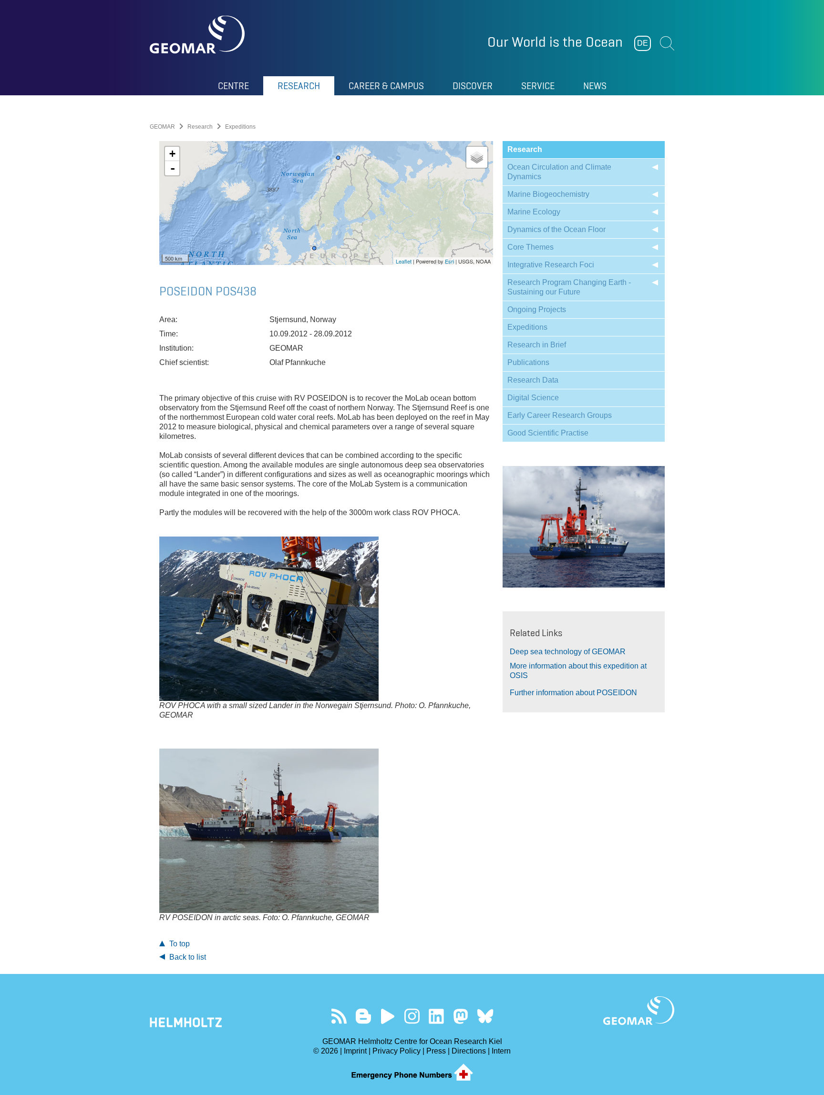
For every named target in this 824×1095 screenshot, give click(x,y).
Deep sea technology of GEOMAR (568, 652)
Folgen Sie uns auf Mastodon (461, 1016)
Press (436, 1051)
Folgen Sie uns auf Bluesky (485, 1016)
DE (642, 43)
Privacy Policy (396, 1051)
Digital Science (533, 398)
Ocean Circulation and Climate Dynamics (559, 172)
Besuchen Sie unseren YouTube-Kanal (388, 1016)
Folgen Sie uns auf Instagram (412, 1016)
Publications (528, 362)
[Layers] (476, 157)
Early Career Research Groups (559, 415)
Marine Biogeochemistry (548, 194)
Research (200, 126)
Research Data (532, 380)
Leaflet (404, 261)
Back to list (186, 957)
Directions (469, 1051)
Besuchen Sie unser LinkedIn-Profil (436, 1016)
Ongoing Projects (536, 309)
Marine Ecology (533, 212)
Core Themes (530, 247)
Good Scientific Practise (547, 433)
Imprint (355, 1051)
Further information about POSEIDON (573, 693)
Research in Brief (536, 345)
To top (178, 944)
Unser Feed (339, 1016)
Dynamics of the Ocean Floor (556, 229)
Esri (449, 261)
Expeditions (527, 327)
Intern (501, 1051)
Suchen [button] (667, 43)
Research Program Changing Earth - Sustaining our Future (569, 287)
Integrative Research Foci (550, 265)
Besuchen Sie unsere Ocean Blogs (363, 1016)
